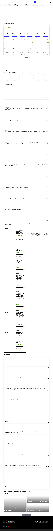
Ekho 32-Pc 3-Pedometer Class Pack (10, 475)
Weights (38, 5)
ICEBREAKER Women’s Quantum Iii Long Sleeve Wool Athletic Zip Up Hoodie (15, 51)
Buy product (17, 241)
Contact (20, 522)
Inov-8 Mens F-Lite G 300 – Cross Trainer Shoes (12, 399)
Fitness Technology (16, 5)
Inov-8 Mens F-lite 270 (22, 50)
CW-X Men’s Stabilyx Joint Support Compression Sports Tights (6, 51)
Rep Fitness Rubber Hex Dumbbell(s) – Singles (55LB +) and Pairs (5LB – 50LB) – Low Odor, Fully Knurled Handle (20, 263)
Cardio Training (9, 5)
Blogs (48, 4)
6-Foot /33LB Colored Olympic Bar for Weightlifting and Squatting (30, 36)
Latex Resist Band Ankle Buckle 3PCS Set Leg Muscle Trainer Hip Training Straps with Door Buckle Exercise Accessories (22, 465)
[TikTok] (5, 527)
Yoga (45, 5)
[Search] (35, 2)
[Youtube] (8, 526)
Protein (30, 81)
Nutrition (22, 5)
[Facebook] (4, 526)
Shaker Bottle (38, 81)
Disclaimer (28, 522)
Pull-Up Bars (32, 228)
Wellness (42, 5)
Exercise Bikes (15, 81)
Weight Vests (6, 197)
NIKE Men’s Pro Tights (8, 421)
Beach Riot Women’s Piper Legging (22, 35)
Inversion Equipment (7, 96)
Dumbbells (7, 81)
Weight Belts (46, 81)
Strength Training (26, 5)
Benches (6, 130)
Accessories (33, 5)
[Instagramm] (6, 526)
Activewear (5, 5)
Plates (23, 81)
